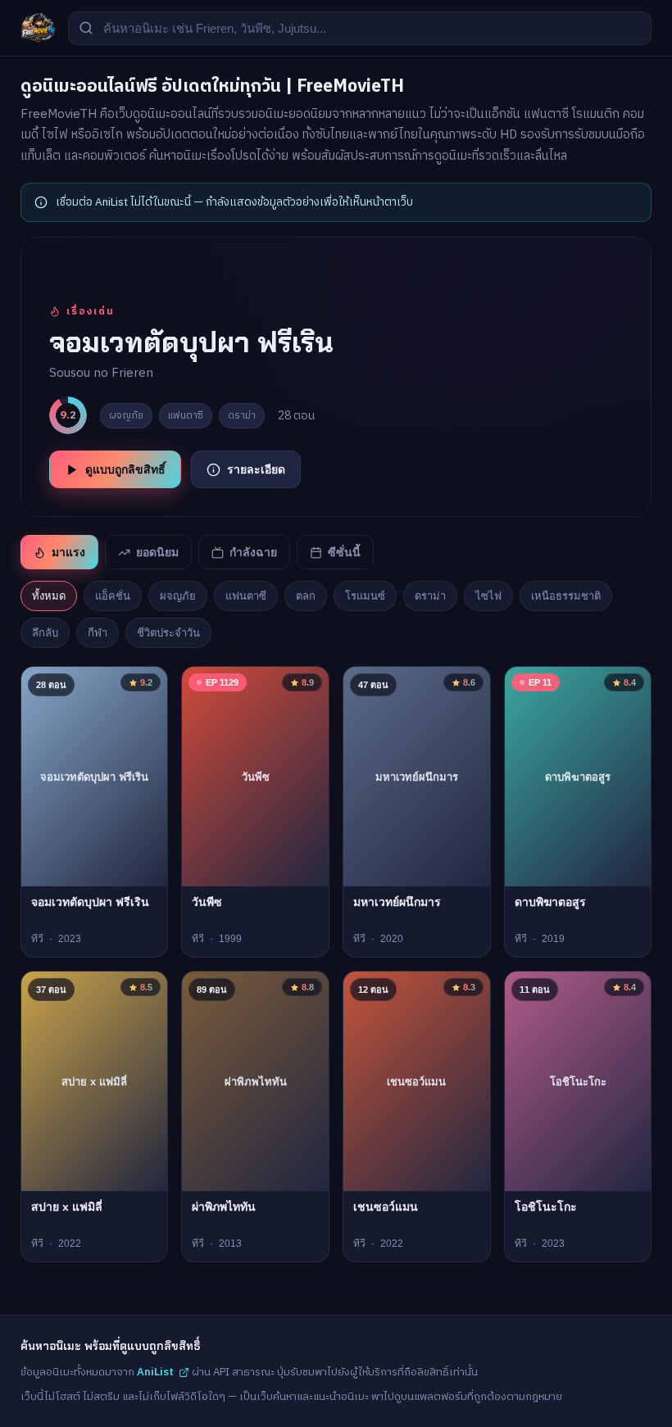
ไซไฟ (488, 596)
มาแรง (68, 552)
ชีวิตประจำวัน (168, 633)
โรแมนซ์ (365, 596)
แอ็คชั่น (112, 596)
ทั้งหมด (49, 596)
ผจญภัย (178, 596)
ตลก (306, 596)
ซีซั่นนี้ (344, 552)
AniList (155, 1372)
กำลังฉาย (253, 552)
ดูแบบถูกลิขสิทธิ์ (125, 469)
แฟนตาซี (245, 596)
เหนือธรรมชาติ (566, 596)
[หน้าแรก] (37, 28)
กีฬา (97, 633)
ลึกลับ (45, 633)
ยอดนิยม (157, 552)
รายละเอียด (256, 469)
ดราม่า (430, 596)
